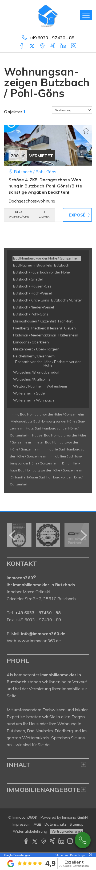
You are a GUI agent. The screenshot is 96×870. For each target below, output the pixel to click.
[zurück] (13, 535)
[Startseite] (48, 15)
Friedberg (64, 730)
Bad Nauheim (40, 730)
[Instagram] (74, 46)
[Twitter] (32, 46)
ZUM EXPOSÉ (77, 215)
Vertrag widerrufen (66, 831)
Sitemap (76, 824)
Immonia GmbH (75, 817)
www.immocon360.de (39, 640)
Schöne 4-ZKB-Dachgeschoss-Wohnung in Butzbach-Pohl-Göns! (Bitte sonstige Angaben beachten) (46, 186)
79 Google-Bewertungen (74, 866)
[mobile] (86, 15)
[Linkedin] (64, 46)
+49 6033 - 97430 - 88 (51, 37)
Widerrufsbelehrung (30, 831)
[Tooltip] (89, 855)
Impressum (21, 824)
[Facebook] (22, 46)
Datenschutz (55, 824)
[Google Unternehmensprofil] (43, 46)
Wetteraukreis (35, 737)
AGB (37, 824)
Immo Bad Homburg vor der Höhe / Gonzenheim (47, 414)
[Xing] (53, 46)
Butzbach (16, 730)
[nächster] (83, 535)
